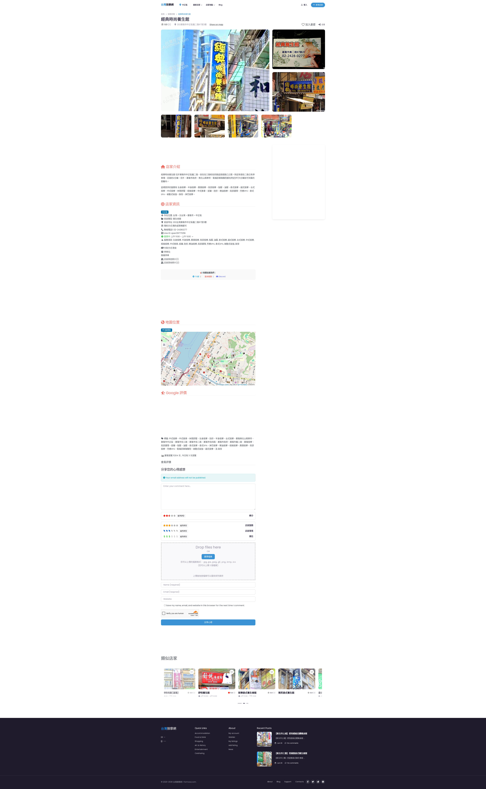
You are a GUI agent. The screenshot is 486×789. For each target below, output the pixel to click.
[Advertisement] (208, 300)
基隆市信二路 (195, 442)
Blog (220, 5)
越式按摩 (209, 448)
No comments (292, 743)
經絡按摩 (234, 445)
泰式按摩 (193, 445)
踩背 (220, 448)
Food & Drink (200, 737)
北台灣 (182, 215)
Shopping (199, 741)
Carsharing (199, 753)
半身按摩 (220, 438)
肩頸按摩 (244, 445)
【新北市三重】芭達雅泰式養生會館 (291, 753)
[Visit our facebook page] (308, 782)
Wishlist (232, 737)
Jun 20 (279, 763)
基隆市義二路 (236, 442)
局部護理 (165, 445)
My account (234, 733)
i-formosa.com (189, 782)
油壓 (185, 445)
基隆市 (190, 215)
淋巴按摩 (213, 445)
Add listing (233, 745)
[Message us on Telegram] (318, 782)
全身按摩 (203, 438)
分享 (323, 24)
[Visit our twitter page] (313, 782)
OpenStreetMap (242, 384)
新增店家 (319, 5)
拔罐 (173, 445)
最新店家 (196, 5)
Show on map (216, 24)
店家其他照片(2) (171, 262)
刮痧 (211, 438)
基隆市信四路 (210, 442)
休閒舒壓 (193, 438)
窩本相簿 (208, 276)
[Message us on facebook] (323, 782)
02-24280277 (180, 229)
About (270, 781)
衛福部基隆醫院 (184, 448)
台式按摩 (230, 438)
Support (287, 781)
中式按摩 (173, 438)
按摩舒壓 (171, 14)
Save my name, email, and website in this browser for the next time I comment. (205, 605)
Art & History (200, 745)
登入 (305, 5)
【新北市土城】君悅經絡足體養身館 (291, 733)
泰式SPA (203, 445)
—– (164, 741)
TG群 (196, 276)
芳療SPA (171, 448)
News (231, 749)
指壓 (179, 445)
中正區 (184, 5)
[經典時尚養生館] (208, 355)
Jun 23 (279, 743)
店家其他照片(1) (171, 259)
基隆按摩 (248, 442)
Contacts (299, 781)
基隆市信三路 (181, 442)
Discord (221, 276)
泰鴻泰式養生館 (232, 692)
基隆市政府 (223, 442)
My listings (233, 741)
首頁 (163, 14)
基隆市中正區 (167, 442)
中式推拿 (183, 438)
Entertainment (201, 749)
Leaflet (227, 384)
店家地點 (209, 5)
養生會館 (177, 218)
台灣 (175, 215)
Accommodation (202, 733)
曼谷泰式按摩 (191, 692)
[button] (208, 236)
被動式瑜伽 (198, 448)
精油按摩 (223, 445)
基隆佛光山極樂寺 (244, 438)
